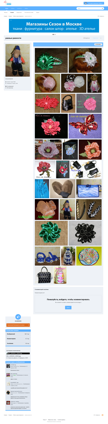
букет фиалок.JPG (68, 156)
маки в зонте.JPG (61, 175)
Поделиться (87, 38)
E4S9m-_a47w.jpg (39, 195)
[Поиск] (102, 8)
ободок (71, 69)
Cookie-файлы (61, 419)
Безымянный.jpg (80, 216)
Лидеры (37, 12)
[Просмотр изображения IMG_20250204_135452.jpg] (18, 353)
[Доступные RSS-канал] (102, 415)
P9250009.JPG (39, 280)
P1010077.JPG (72, 242)
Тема (44, 419)
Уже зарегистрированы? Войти (95, 3)
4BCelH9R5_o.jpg (64, 216)
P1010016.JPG (80, 195)
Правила (12, 8)
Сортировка (98, 44)
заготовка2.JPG (39, 242)
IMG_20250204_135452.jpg (13, 356)
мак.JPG (37, 175)
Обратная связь (52, 419)
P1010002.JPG (80, 109)
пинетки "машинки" (40, 262)
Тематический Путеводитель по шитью (15, 325)
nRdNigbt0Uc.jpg (54, 195)
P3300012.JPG (39, 156)
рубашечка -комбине (15, 401)
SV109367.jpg (13, 364)
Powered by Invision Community (54, 421)
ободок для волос (40, 69)
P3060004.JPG (72, 135)
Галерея (12, 12)
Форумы (5, 12)
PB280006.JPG (39, 216)
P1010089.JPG (39, 109)
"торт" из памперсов (66, 262)
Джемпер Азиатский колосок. (16, 391)
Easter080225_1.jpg (14, 382)
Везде (97, 8)
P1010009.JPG (39, 135)
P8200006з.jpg (57, 280)
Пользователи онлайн (29, 12)
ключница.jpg (74, 175)
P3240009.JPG (82, 156)
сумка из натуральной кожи (68, 109)
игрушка (90, 89)
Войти (68, 307)
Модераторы (19, 12)
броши (63, 89)
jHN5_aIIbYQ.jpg (14, 373)
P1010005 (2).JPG (80, 262)
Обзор (6, 8)
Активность (19, 8)
